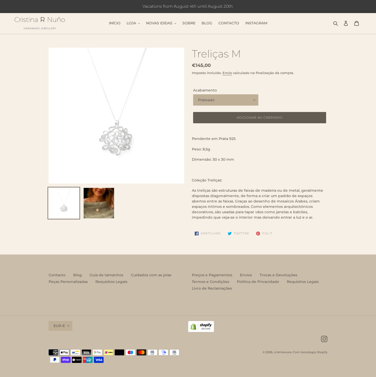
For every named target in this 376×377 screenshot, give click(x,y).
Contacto (57, 275)
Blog (77, 275)
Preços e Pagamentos (212, 275)
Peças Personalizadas (68, 281)
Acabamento (205, 90)
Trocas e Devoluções (278, 275)
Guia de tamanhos (106, 275)
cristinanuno (283, 352)
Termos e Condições (210, 281)
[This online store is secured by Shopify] (201, 331)
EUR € (59, 325)
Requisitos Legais (111, 281)
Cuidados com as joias (151, 275)
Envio (227, 73)
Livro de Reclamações (212, 288)
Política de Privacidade (258, 281)
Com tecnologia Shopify (310, 352)
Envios (246, 275)
